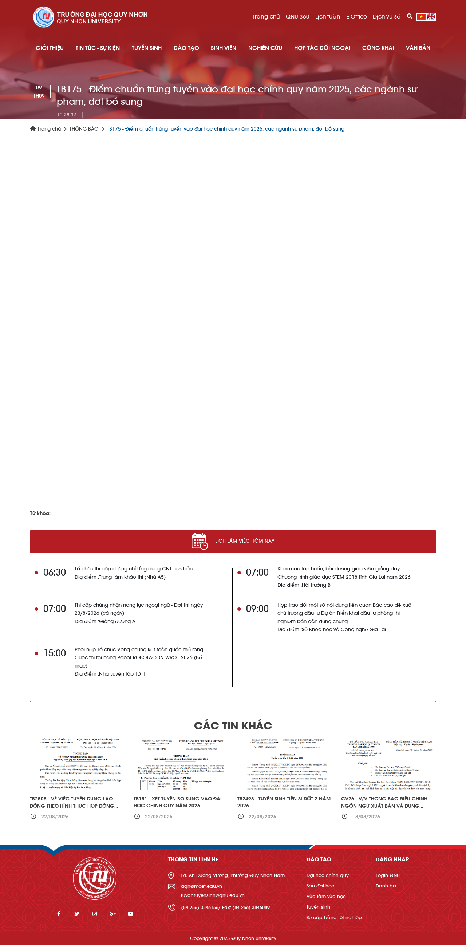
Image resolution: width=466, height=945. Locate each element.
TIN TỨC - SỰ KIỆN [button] (98, 48)
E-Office (356, 17)
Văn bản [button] (418, 48)
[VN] (421, 16)
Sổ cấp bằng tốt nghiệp (334, 917)
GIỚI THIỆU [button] (50, 48)
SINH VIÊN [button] (223, 48)
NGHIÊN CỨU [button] (265, 48)
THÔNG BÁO (84, 129)
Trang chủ (266, 17)
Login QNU (388, 875)
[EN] (431, 16)
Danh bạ (386, 885)
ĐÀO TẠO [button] (186, 48)
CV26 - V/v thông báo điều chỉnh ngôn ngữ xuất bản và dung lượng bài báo (384, 806)
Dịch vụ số (386, 17)
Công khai (378, 48)
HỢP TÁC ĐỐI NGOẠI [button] (322, 48)
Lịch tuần (327, 17)
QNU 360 (297, 17)
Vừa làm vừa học (326, 896)
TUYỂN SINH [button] (147, 48)
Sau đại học (320, 885)
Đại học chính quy (328, 875)
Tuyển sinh (318, 907)
